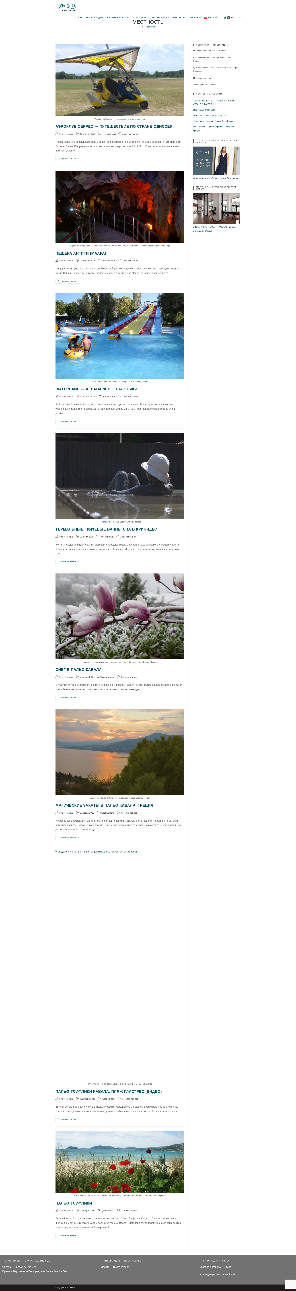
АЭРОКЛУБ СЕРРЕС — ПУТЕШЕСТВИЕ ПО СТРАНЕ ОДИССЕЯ (114, 126)
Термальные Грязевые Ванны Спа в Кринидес (106, 529)
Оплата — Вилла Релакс (115, 1267)
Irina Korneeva (66, 134)
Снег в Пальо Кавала (79, 670)
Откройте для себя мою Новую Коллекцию (215, 178)
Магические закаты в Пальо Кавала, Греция (104, 805)
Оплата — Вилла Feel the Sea (19, 1267)
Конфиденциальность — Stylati (217, 1274)
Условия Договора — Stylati (215, 1267)
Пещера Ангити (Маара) (81, 253)
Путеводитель (109, 134)
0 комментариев (130, 134)
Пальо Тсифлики (74, 1203)
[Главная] (142, 27)
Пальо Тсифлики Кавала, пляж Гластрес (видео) (109, 1091)
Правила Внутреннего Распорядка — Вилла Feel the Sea (35, 1271)
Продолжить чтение (69, 159)
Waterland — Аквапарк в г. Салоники (96, 389)
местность (150, 27)
